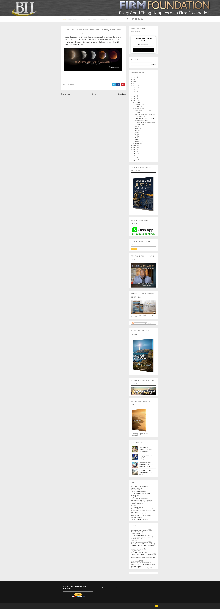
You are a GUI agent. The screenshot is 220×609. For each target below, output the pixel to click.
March (136, 139)
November (138, 104)
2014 (134, 145)
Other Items (92, 19)
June (136, 133)
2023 (134, 83)
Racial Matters (135, 512)
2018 (134, 94)
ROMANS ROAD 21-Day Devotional (141, 515)
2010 (134, 154)
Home (64, 19)
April (136, 137)
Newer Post (65, 94)
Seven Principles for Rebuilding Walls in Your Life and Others (146, 449)
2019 (134, 92)
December (138, 102)
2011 (134, 152)
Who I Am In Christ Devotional (139, 519)
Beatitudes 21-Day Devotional (139, 486)
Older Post (122, 94)
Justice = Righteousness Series (139, 498)
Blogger (116, 587)
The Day (137, 126)
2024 (134, 81)
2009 (134, 156)
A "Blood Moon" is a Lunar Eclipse (144, 118)
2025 (134, 79)
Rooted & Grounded (136, 517)
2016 (134, 98)
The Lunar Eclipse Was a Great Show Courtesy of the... (145, 115)
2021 (134, 88)
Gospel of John (135, 495)
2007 (134, 160)
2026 (134, 77)
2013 (134, 147)
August (137, 128)
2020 (134, 90)
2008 (134, 158)
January (137, 143)
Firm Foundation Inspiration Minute (140, 493)
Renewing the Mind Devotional (139, 514)
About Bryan (72, 19)
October (137, 106)
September (138, 109)
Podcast (83, 19)
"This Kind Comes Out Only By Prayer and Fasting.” (145, 457)
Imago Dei (134, 497)
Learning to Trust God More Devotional (142, 502)
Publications (104, 19)
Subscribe (143, 50)
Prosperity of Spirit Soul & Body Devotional (143, 510)
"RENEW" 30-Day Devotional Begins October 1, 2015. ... (145, 123)
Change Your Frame (136, 488)
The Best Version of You (141, 120)
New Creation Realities (137, 507)
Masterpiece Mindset (137, 503)
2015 (134, 100)
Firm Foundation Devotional (139, 491)
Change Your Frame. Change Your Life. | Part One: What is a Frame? (146, 464)
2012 (134, 149)
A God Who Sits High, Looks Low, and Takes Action (145, 472)
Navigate (133, 505)
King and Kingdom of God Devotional (141, 500)
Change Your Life (135, 490)
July (136, 130)
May (136, 135)
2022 (134, 85)
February (137, 141)
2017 (134, 96)
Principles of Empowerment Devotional (142, 509)
